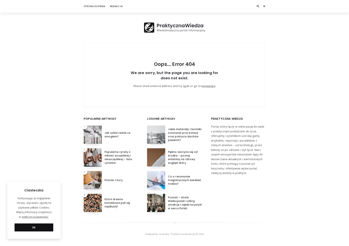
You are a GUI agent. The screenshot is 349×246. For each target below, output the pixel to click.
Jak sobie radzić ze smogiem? (117, 134)
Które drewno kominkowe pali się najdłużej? (117, 203)
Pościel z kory (114, 180)
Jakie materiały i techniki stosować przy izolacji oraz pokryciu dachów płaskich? (184, 134)
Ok (34, 227)
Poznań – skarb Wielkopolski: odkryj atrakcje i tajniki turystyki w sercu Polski (185, 203)
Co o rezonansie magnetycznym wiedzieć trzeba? (184, 180)
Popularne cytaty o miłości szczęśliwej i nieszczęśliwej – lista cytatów (118, 157)
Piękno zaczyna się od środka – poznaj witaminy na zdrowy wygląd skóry (183, 157)
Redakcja (116, 6)
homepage (208, 86)
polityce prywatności (35, 217)
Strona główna (94, 6)
